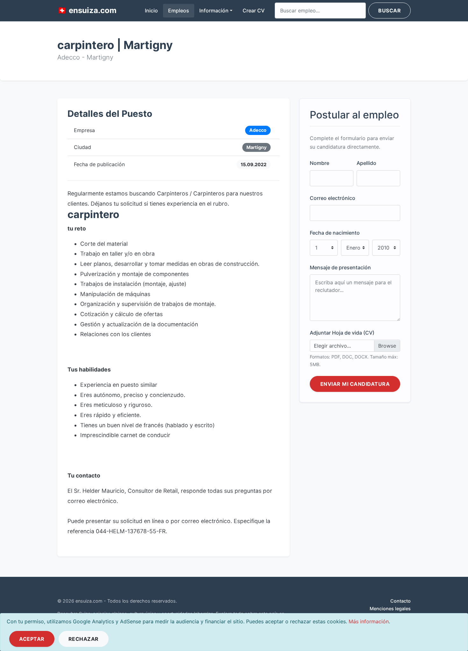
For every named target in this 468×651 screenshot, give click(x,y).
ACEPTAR (32, 639)
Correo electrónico (332, 198)
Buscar (389, 10)
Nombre (319, 163)
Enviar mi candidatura (355, 384)
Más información (369, 621)
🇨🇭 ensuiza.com (87, 10)
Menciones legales (390, 608)
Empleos (178, 10)
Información (214, 10)
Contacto (400, 601)
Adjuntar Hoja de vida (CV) (342, 333)
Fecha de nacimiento (335, 233)
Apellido (366, 163)
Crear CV (254, 10)
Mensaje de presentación (340, 268)
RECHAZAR (83, 639)
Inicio (154, 10)
